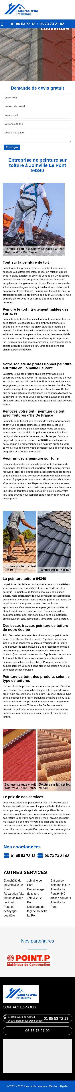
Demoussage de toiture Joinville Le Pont (35, 896)
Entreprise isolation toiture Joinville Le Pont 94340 (60, 887)
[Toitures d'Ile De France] (21, 10)
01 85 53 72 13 (23, 24)
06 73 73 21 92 (52, 24)
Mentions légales (58, 1086)
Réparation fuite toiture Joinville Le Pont (14, 898)
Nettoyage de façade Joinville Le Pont (37, 911)
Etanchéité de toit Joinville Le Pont (13, 885)
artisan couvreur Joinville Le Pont (60, 902)
